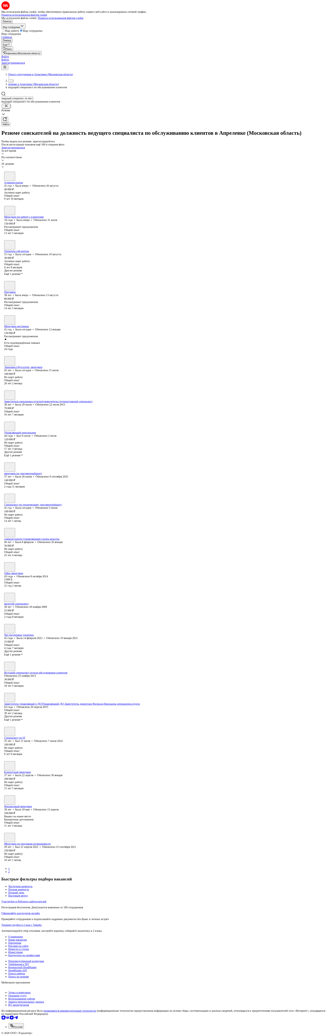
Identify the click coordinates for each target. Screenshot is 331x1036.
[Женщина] (9, 176)
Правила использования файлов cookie (60, 18)
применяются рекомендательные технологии (69, 1010)
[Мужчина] (9, 426)
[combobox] (17, 98)
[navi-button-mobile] (4, 67)
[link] (7, 49)
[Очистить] (6, 106)
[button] (5, 56)
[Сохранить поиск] (4, 120)
